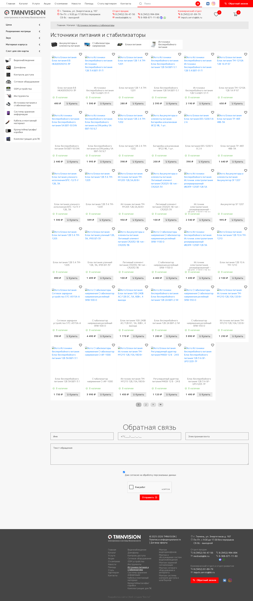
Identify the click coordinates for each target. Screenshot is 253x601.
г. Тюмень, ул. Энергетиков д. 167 (78, 11)
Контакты (126, 3)
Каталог (23, 3)
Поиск (197, 3)
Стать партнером (107, 3)
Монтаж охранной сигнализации (168, 563)
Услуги (36, 3)
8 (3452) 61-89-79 (190, 14)
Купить (73, 103)
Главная (10, 3)
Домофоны (133, 553)
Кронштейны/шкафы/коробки (138, 584)
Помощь (89, 3)
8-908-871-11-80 (150, 17)
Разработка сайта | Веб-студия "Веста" (129, 597)
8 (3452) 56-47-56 (125, 14)
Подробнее (11, 58)
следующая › (153, 405)
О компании (61, 3)
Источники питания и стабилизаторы (138, 568)
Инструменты (134, 564)
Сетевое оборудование (139, 558)
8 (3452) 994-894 (150, 14)
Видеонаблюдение (137, 550)
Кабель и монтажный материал (138, 579)
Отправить (148, 497)
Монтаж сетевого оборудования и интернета (168, 570)
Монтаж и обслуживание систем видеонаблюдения (170, 557)
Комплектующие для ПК (140, 588)
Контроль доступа (137, 555)
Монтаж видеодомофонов (168, 551)
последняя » (160, 405)
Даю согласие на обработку (150, 475)
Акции (47, 3)
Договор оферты (159, 542)
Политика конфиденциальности (165, 539)
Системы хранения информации (137, 573)
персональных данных (165, 475)
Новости (76, 3)
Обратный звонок (238, 3)
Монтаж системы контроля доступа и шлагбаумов (169, 577)
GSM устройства (136, 561)
